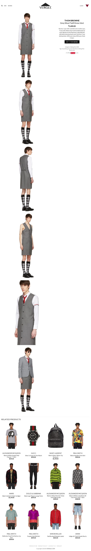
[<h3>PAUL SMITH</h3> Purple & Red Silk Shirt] (33, 516)
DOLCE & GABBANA (33, 494)
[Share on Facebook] (66, 53)
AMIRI (11, 494)
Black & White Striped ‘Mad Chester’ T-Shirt (11, 456)
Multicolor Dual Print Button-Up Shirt (11, 537)
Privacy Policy (42, 546)
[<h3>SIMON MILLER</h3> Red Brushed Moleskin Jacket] (56, 516)
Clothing (72, 47)
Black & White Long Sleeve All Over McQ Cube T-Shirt (77, 496)
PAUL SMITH (77, 453)
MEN (5, 5)
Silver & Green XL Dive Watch (33, 455)
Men (75, 47)
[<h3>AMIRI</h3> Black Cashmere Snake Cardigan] (11, 476)
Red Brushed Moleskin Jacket (55, 536)
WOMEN (10, 5)
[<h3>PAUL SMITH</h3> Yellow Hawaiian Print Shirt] (78, 436)
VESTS (77, 47)
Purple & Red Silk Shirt (33, 536)
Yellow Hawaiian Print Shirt (77, 455)
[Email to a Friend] (69, 53)
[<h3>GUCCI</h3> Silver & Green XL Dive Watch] (33, 436)
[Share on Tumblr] (77, 53)
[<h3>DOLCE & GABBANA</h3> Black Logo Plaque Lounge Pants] (33, 476)
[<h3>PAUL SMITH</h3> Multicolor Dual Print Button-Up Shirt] (11, 516)
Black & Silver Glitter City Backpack (56, 456)
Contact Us (52, 546)
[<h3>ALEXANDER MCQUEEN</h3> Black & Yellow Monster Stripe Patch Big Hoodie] (56, 476)
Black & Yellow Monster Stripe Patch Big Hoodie (55, 496)
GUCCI (33, 453)
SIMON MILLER (55, 534)
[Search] (1, 5)
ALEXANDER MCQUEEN (11, 453)
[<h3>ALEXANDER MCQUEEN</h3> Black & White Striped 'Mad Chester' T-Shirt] (11, 436)
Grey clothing (65, 48)
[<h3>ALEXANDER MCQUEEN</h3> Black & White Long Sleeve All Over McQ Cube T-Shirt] (78, 476)
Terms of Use (33, 546)
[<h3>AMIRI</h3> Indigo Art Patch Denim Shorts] (78, 516)
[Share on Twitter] (68, 53)
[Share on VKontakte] (76, 53)
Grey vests (70, 48)
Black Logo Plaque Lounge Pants (33, 496)
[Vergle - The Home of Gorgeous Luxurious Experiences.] (45, 5)
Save (73, 53)
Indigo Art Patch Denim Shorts (78, 536)
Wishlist (59, 546)
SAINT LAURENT (55, 453)
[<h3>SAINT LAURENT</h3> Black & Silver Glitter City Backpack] (56, 436)
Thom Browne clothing (77, 48)
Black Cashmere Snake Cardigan (11, 496)
